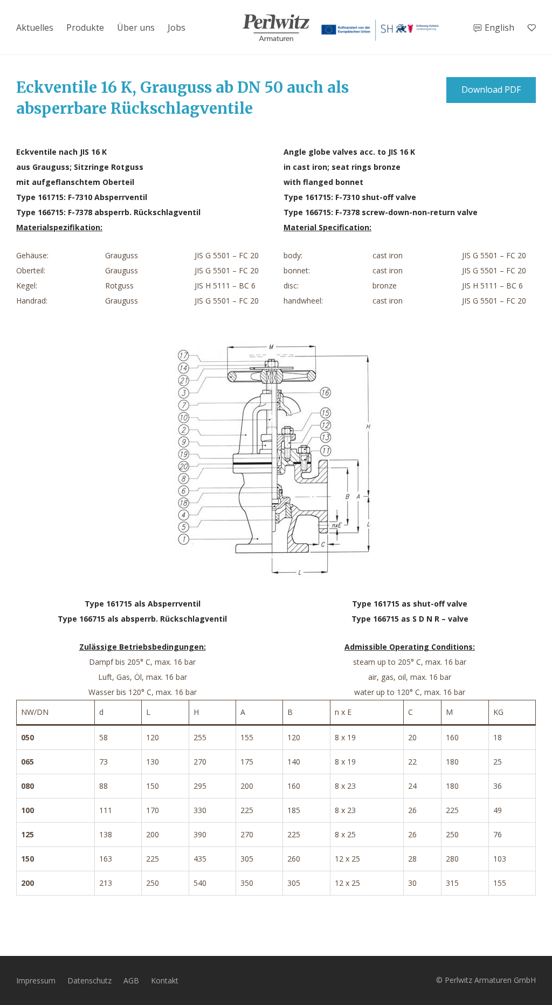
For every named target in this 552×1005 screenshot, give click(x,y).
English (499, 27)
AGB (131, 980)
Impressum (36, 980)
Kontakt (164, 980)
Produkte (85, 27)
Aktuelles (34, 27)
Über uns (136, 27)
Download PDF (491, 89)
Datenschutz (89, 980)
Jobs (176, 27)
